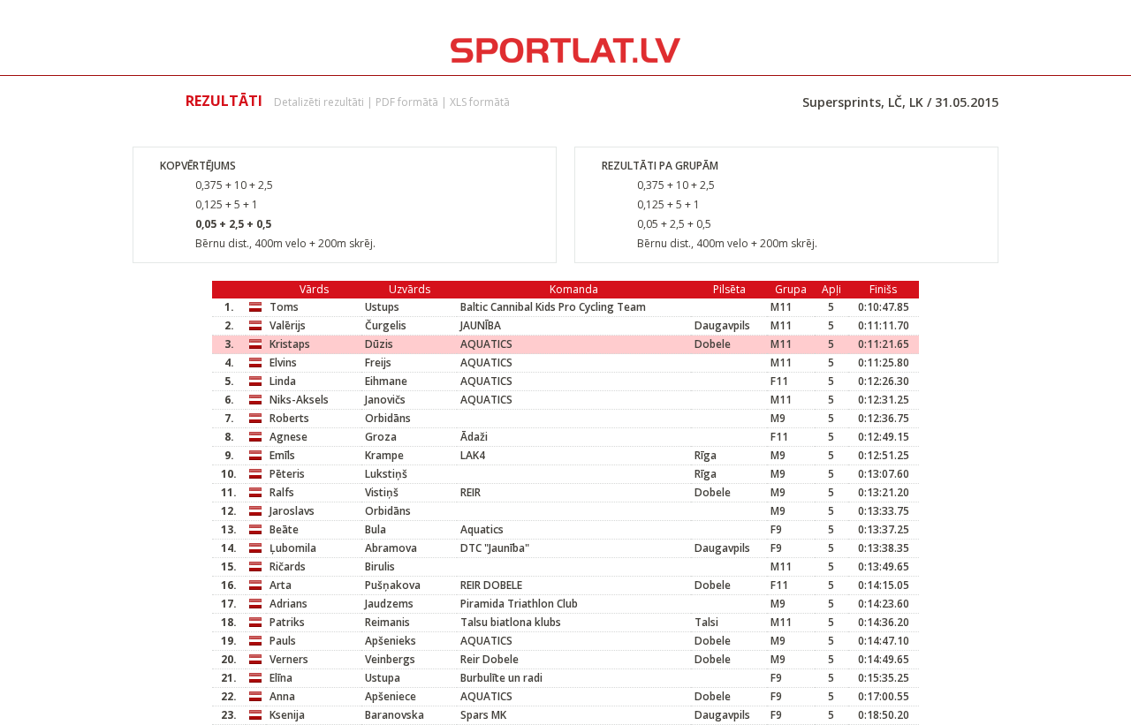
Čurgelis (385, 325)
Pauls (282, 640)
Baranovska (394, 714)
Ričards (287, 566)
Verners (288, 659)
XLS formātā (480, 102)
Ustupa (382, 677)
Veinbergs (390, 659)
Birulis (380, 566)
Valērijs (287, 325)
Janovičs (385, 399)
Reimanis (387, 622)
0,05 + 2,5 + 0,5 (233, 223)
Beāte (284, 529)
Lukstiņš (386, 473)
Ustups (382, 306)
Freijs (378, 362)
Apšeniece (390, 696)
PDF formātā (407, 102)
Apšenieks (390, 640)
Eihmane (386, 381)
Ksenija (287, 714)
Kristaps (289, 343)
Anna (282, 696)
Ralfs (281, 492)
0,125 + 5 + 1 (226, 204)
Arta (280, 585)
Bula (375, 529)
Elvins (283, 362)
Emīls (282, 455)
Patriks (287, 622)
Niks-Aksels (299, 399)
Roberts (289, 418)
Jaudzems (389, 603)
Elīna (280, 677)
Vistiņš (382, 492)
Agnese (288, 436)
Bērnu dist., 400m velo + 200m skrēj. (285, 243)
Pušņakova (393, 585)
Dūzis (379, 343)
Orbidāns (388, 418)
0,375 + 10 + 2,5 (234, 185)
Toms (284, 306)
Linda (282, 381)
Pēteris (287, 473)
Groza (381, 436)
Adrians (288, 603)
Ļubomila (292, 547)
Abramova (391, 547)
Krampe (384, 455)
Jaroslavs (292, 510)
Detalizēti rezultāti (319, 102)
